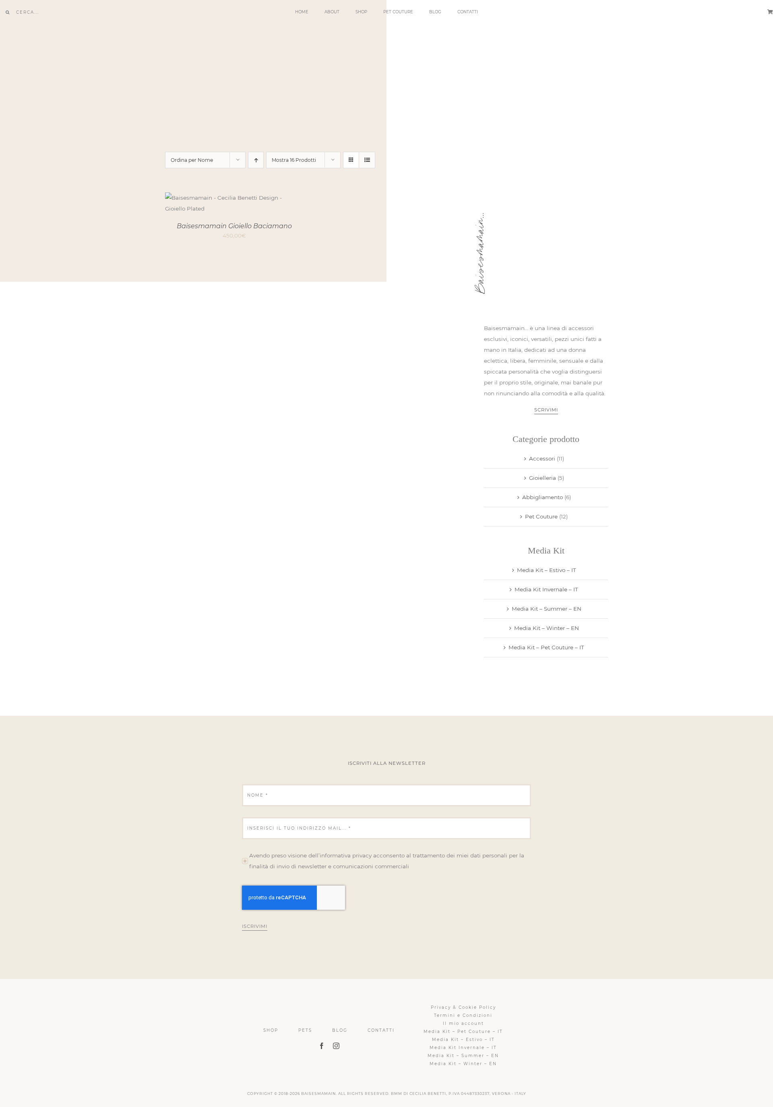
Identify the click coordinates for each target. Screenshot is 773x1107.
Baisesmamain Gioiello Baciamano (234, 226)
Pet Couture (541, 516)
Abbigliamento (542, 497)
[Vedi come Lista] (367, 160)
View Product (213, 204)
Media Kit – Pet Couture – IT (546, 647)
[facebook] (321, 1046)
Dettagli (263, 204)
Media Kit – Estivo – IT (546, 570)
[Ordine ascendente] (256, 160)
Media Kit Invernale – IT (546, 589)
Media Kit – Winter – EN (546, 628)
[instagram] (336, 1046)
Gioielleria (542, 478)
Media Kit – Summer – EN (546, 608)
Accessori (542, 458)
